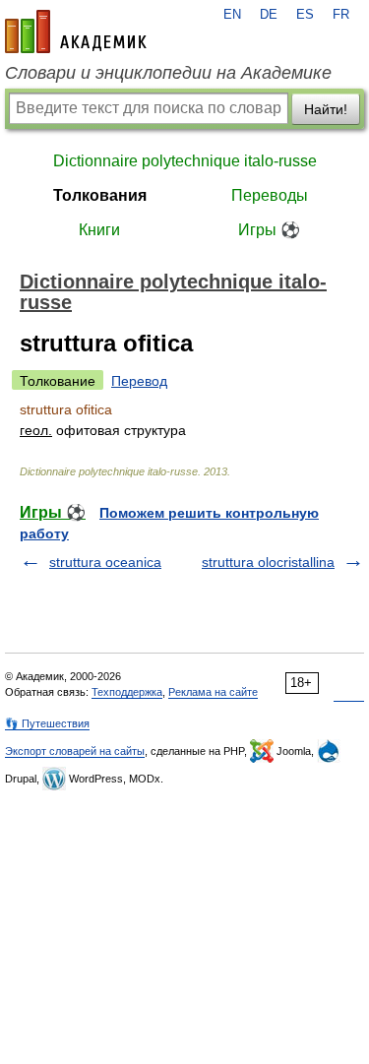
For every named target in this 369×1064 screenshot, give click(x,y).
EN (232, 15)
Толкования (100, 195)
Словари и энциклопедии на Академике (168, 73)
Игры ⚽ (269, 229)
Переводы (269, 195)
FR (341, 15)
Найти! (325, 109)
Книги (99, 229)
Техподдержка (127, 692)
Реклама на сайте (213, 692)
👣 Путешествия (47, 723)
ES (305, 15)
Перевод (139, 381)
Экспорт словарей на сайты (75, 751)
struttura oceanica (105, 562)
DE (268, 15)
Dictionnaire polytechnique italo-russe (185, 161)
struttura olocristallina (268, 562)
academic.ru (76, 31)
